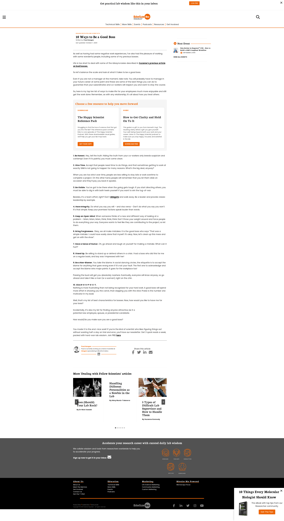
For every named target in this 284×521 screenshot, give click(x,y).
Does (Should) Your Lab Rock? (87, 403)
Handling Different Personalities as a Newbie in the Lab (119, 389)
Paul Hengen (89, 40)
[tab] (115, 427)
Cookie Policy (86, 504)
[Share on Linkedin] (144, 353)
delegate (114, 197)
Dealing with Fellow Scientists (88, 33)
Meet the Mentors (80, 487)
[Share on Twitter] (139, 353)
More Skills (127, 24)
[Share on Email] (150, 353)
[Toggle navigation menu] (4, 17)
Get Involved (173, 24)
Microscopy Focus (183, 485)
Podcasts (147, 24)
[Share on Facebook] (133, 353)
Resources (159, 24)
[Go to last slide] (76, 402)
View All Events (180, 57)
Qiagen (84, 351)
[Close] (281, 490)
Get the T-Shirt (79, 494)
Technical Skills (112, 24)
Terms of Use (94, 504)
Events (137, 24)
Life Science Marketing (150, 485)
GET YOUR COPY (85, 144)
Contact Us (77, 492)
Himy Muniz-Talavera (121, 400)
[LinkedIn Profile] (99, 355)
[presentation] (87, 387)
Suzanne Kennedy (152, 419)
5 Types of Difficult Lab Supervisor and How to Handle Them (152, 408)
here (118, 335)
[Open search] (258, 17)
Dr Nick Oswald (85, 410)
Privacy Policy (77, 504)
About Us (76, 485)
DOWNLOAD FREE (131, 144)
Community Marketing (151, 487)
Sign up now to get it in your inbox (90, 457)
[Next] (163, 402)
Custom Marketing (149, 489)
